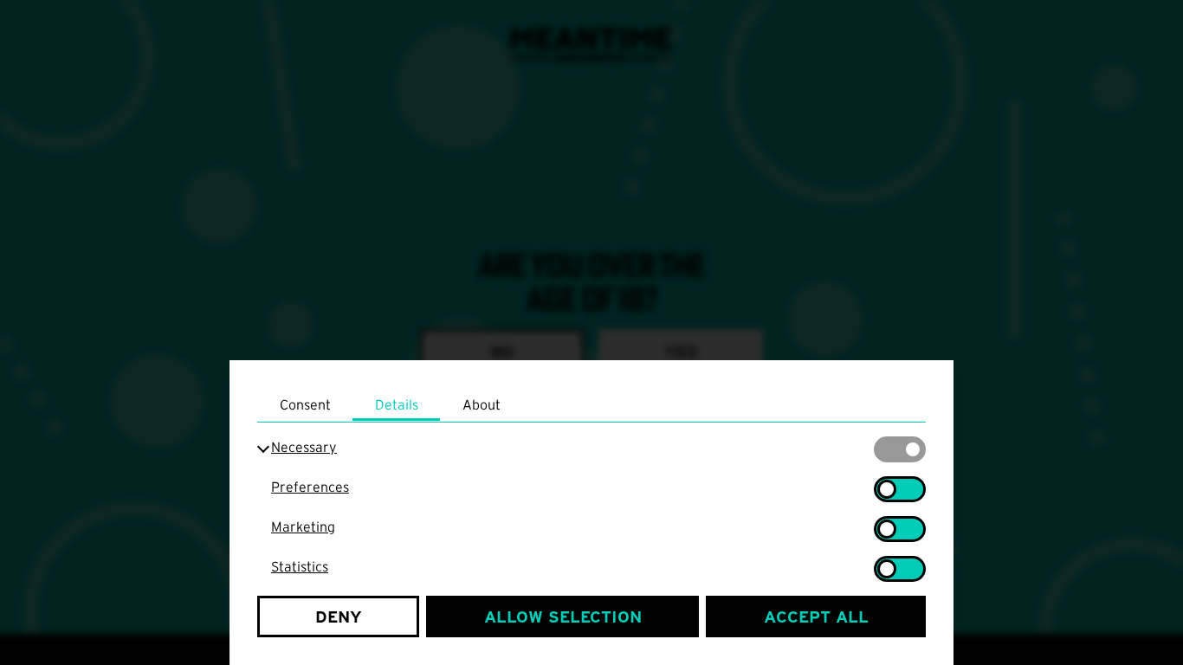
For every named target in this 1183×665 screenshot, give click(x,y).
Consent (305, 404)
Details (396, 404)
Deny (338, 617)
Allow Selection (563, 617)
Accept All (816, 617)
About (481, 404)
